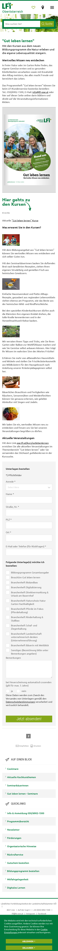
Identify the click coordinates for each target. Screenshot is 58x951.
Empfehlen (24, 746)
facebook (42, 913)
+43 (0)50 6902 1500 (41, 910)
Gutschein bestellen (18, 862)
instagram (30, 913)
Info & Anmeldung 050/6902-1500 (25, 813)
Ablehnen (27, 941)
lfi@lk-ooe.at (17, 913)
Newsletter (13, 829)
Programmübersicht (18, 821)
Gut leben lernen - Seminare (22, 793)
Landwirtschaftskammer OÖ (44, 903)
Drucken (37, 746)
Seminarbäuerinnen (17, 785)
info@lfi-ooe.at (40, 91)
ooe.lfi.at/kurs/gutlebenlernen (33, 442)
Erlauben (27, 947)
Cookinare (12, 768)
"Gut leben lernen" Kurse (25, 220)
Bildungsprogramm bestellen (23, 871)
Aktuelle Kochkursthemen (21, 777)
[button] (29, 487)
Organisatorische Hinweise (21, 846)
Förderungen (14, 837)
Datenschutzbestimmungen (20, 701)
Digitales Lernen (16, 887)
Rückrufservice (15, 854)
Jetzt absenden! (29, 719)
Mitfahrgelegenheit (17, 879)
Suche (48, 24)
